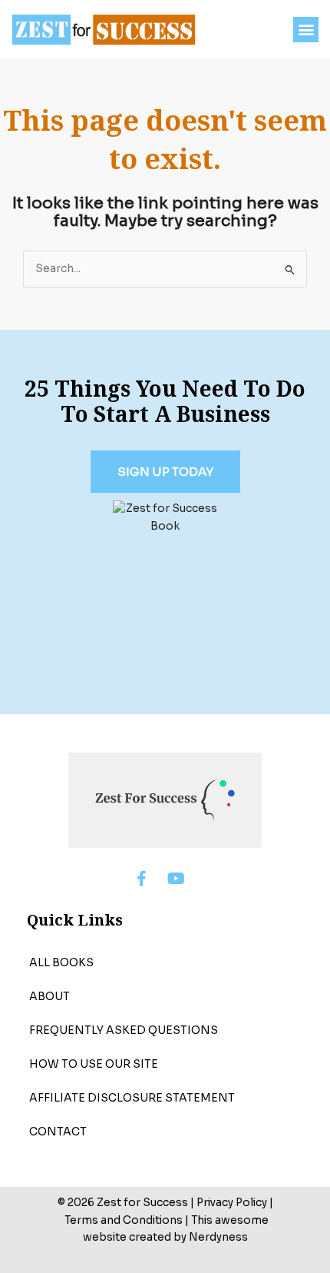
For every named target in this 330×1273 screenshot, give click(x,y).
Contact (58, 1131)
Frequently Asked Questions (123, 1030)
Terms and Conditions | (126, 1220)
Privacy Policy (231, 1202)
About (49, 996)
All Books (61, 962)
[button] (305, 29)
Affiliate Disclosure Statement (132, 1098)
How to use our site (93, 1064)
